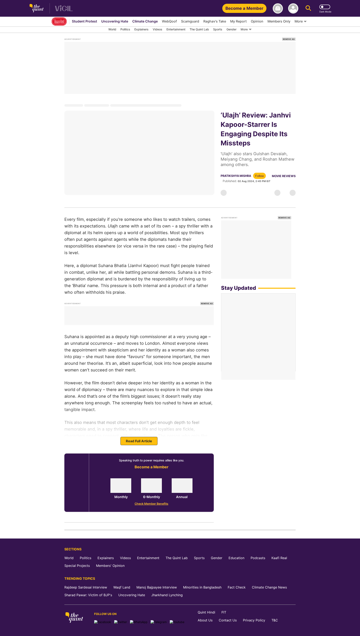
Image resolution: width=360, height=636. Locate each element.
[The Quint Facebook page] (102, 622)
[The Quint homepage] (36, 8)
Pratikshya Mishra (236, 175)
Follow (259, 175)
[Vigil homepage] (64, 8)
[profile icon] (293, 8)
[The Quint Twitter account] (120, 622)
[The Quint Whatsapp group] (139, 622)
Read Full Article (139, 441)
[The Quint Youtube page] (177, 622)
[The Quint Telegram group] (159, 622)
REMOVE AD (289, 39)
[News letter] (278, 8)
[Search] (308, 8)
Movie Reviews (284, 176)
